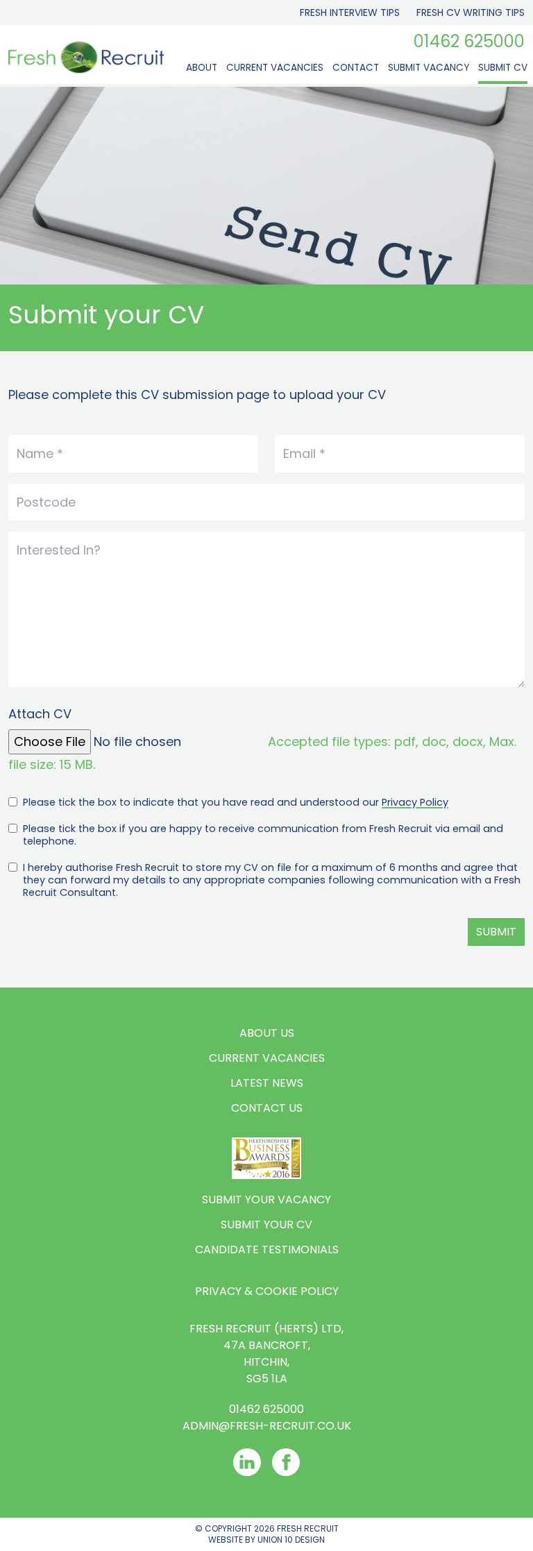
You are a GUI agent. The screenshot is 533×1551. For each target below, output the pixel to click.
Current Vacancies (274, 67)
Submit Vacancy (428, 67)
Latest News (266, 1083)
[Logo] (86, 57)
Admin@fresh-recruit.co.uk (267, 1426)
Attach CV (39, 713)
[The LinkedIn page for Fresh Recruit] (247, 1462)
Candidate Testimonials (267, 1249)
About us (266, 1033)
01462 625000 (469, 42)
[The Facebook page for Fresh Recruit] (286, 1462)
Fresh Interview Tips (350, 12)
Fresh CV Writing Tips (470, 12)
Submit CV (502, 67)
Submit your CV (266, 1224)
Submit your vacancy (266, 1199)
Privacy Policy (415, 802)
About (201, 67)
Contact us (267, 1108)
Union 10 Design (291, 1539)
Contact (355, 67)
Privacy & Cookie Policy (267, 1291)
